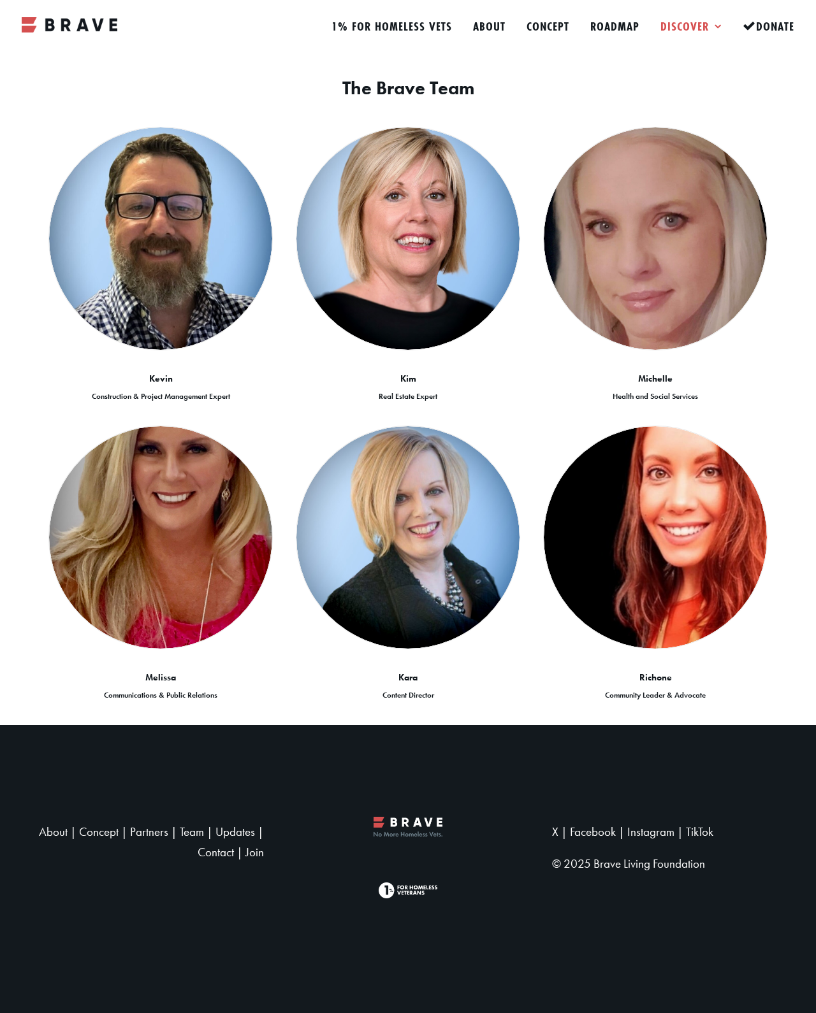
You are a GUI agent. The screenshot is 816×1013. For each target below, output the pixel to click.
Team (192, 832)
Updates (235, 832)
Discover (684, 26)
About (489, 26)
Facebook (593, 832)
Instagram (650, 832)
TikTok (699, 832)
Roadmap (614, 26)
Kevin (161, 378)
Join (254, 852)
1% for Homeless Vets (392, 26)
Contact (216, 852)
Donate (775, 26)
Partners (149, 832)
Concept (548, 26)
